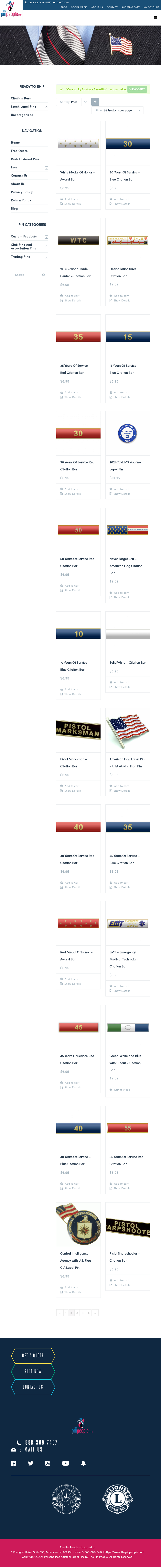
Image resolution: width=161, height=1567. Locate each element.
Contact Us (19, 175)
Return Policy (21, 200)
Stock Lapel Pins (23, 106)
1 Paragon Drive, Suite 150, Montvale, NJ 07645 (41, 1552)
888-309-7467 (41, 1443)
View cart (137, 89)
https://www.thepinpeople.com (124, 1552)
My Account (151, 7)
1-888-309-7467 (92, 1552)
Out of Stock (121, 1089)
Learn (15, 167)
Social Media (79, 7)
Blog (64, 7)
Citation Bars (21, 98)
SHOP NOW (33, 1371)
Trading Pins (20, 256)
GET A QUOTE (33, 1355)
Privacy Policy (22, 192)
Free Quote (19, 151)
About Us (97, 7)
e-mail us (31, 1450)
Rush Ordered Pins (25, 159)
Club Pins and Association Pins (23, 246)
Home (15, 142)
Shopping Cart (131, 7)
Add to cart (72, 199)
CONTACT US (33, 1387)
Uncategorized (22, 115)
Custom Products (24, 236)
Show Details (72, 203)
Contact (112, 7)
